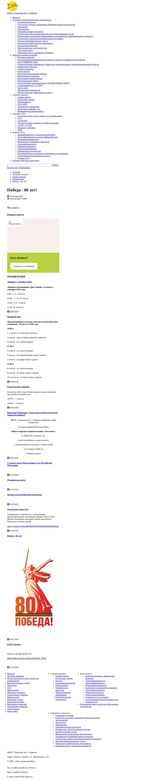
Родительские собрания (18, 387)
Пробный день (14, 317)
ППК (20, 130)
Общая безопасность (27, 146)
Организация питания (27, 46)
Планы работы (24, 102)
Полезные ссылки (15, 699)
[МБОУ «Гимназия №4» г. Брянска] (12, 11)
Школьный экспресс (16, 692)
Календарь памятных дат (29, 109)
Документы (23, 27)
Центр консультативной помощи (32, 74)
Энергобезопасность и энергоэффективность (38, 137)
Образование (23, 29)
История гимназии (26, 57)
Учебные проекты (26, 69)
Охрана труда (24, 158)
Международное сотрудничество (32, 48)
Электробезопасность (27, 144)
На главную (14, 207)
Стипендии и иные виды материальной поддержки (40, 39)
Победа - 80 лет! (14, 536)
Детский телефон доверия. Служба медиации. (38, 123)
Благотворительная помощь (30, 78)
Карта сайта (23, 88)
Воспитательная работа (28, 81)
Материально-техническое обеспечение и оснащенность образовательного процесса (55, 36)
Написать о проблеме (23, 266)
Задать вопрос (24, 71)
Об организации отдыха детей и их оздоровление (40, 116)
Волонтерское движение (28, 76)
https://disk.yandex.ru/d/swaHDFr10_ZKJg (26, 658)
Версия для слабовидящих (19, 168)
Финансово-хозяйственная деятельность (35, 43)
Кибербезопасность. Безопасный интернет (36, 135)
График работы (24, 97)
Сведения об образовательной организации (31, 20)
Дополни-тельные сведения (24, 55)
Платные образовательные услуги (33, 41)
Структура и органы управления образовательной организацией (46, 24)
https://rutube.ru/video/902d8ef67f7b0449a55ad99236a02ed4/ (33, 526)
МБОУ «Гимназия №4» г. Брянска (22, 13)
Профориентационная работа (31, 111)
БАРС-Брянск (14, 644)
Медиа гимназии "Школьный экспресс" (35, 92)
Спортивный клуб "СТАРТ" (30, 85)
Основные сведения (26, 22)
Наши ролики (13, 697)
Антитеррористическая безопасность (34, 156)
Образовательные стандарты (30, 31)
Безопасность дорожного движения (33, 142)
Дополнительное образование (62, 693)
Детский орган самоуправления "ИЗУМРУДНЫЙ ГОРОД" (44, 83)
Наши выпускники (15, 702)
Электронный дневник (17, 695)
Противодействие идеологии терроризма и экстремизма (43, 153)
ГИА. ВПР (22, 104)
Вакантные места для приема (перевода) (35, 53)
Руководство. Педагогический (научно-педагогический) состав (46, 34)
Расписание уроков (26, 99)
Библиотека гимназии (27, 67)
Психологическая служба (18, 683)
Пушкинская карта (16, 480)
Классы (58, 681)
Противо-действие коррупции (25, 160)
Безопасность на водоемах (29, 151)
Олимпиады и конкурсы (28, 107)
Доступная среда (25, 50)
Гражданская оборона (27, 149)
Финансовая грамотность (29, 90)
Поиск (55, 165)
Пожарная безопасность (28, 139)
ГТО (20, 118)
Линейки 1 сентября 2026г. (19, 282)
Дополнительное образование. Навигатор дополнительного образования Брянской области (58, 64)
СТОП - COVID (25, 125)
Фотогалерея (13, 690)
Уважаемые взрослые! (17, 509)
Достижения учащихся (17, 706)
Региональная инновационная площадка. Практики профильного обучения (51, 60)
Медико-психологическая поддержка (24, 495)
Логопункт (22, 121)
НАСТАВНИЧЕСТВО (28, 62)
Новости (16, 17)
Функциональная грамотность (63, 698)
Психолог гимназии (26, 128)
